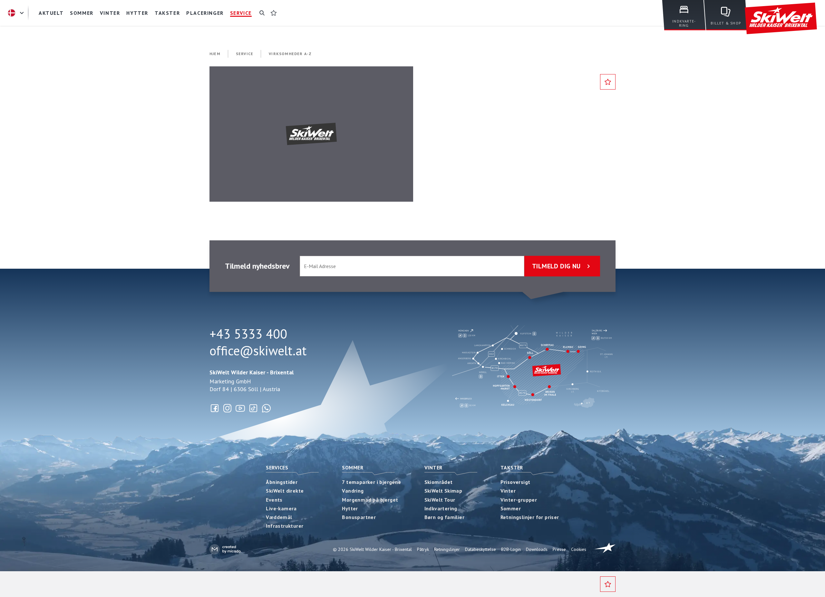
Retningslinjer (447, 549)
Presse (559, 549)
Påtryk (423, 549)
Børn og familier (444, 517)
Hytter (350, 508)
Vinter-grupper (518, 499)
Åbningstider (281, 482)
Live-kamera (281, 508)
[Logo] (780, 18)
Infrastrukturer (284, 526)
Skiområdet (438, 482)
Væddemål (279, 517)
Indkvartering (440, 508)
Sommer (352, 467)
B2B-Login (511, 549)
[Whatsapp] (266, 408)
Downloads (537, 549)
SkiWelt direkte (285, 490)
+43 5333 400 (248, 333)
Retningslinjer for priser (529, 517)
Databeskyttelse (480, 549)
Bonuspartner (359, 517)
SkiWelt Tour (439, 499)
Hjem (214, 53)
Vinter (433, 467)
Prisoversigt (515, 482)
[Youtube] (240, 408)
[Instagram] (227, 408)
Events (274, 499)
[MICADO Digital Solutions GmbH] (225, 549)
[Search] (262, 13)
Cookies (578, 549)
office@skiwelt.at (257, 350)
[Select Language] (17, 12)
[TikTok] (253, 408)
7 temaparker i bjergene (371, 482)
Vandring (353, 490)
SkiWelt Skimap (443, 490)
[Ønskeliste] (273, 13)
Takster (511, 467)
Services (277, 467)
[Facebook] (214, 408)
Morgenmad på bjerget (370, 499)
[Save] (608, 82)
